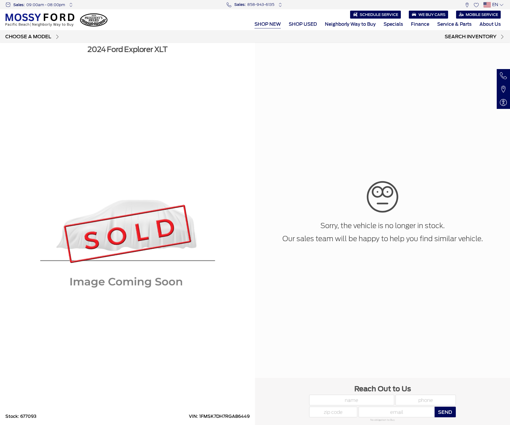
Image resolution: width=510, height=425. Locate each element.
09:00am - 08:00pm (45, 5)
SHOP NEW (267, 24)
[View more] (71, 5)
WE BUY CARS (431, 14)
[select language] (501, 5)
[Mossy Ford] (39, 20)
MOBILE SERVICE (482, 14)
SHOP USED (303, 24)
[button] (466, 4)
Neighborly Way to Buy (350, 24)
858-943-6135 (260, 4)
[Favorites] (476, 4)
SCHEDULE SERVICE (379, 14)
